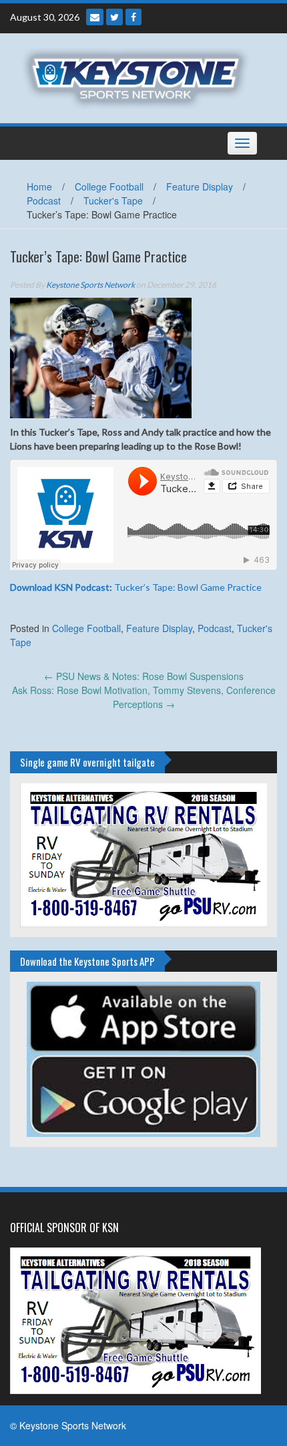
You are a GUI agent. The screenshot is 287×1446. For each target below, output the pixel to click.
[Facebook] (133, 17)
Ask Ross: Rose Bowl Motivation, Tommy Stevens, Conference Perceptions (144, 697)
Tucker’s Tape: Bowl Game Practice (136, 587)
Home (39, 186)
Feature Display (199, 186)
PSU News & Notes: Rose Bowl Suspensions (144, 676)
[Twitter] (114, 17)
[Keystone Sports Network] (138, 76)
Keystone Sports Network (90, 285)
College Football (109, 186)
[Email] (94, 17)
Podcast (44, 200)
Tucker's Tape (113, 200)
